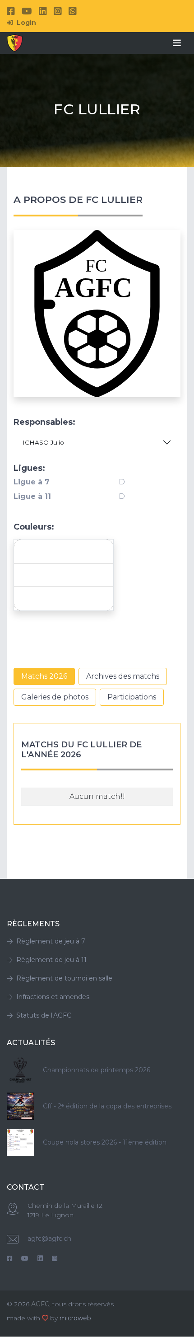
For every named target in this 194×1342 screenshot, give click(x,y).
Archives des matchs (122, 676)
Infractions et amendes (52, 997)
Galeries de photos (54, 697)
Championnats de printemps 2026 (96, 1070)
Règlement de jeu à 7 (50, 941)
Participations (131, 697)
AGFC (40, 1304)
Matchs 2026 (44, 676)
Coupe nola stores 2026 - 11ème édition (104, 1142)
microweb (75, 1318)
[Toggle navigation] (176, 43)
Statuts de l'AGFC (43, 1015)
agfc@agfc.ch (49, 1238)
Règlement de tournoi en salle (64, 978)
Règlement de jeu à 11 (51, 960)
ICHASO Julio (43, 442)
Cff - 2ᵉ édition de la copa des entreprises (107, 1106)
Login (25, 23)
